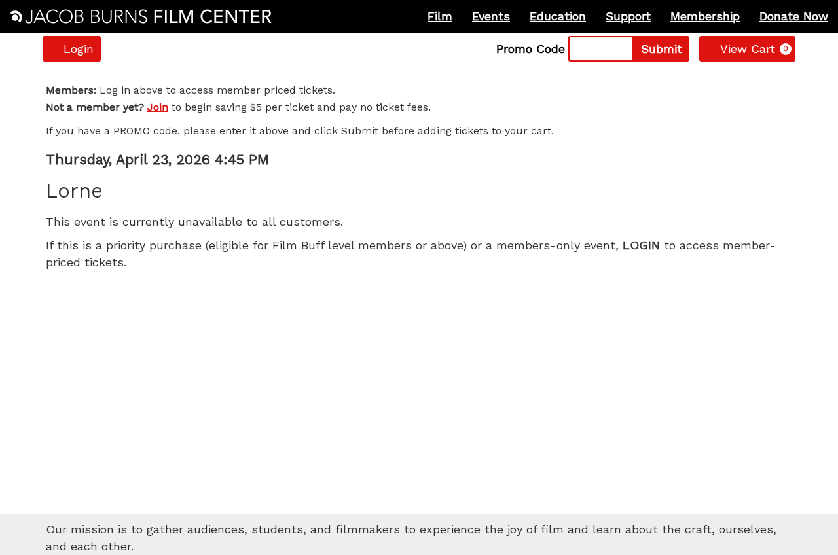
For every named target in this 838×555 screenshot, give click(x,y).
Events (491, 16)
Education (558, 16)
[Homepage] (141, 16)
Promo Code (530, 49)
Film (440, 16)
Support (628, 16)
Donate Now (793, 16)
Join (157, 107)
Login (79, 49)
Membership (705, 16)
